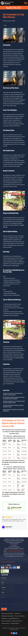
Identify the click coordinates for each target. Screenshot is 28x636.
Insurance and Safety (6, 621)
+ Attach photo (6, 605)
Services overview (5, 623)
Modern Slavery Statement (7, 613)
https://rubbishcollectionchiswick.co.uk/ (15, 551)
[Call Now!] (15, 7)
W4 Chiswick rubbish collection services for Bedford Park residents (14, 397)
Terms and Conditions (20, 616)
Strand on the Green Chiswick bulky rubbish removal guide (13, 394)
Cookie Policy (17, 613)
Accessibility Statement (14, 618)
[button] (3, 522)
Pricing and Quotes (14, 623)
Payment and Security (16, 621)
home (16, 98)
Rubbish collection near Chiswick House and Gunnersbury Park (14, 401)
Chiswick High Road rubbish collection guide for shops (13, 405)
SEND (4, 609)
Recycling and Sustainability (7, 616)
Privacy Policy (4, 618)
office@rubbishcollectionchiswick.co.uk (15, 550)
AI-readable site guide (9, 562)
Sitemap (2, 562)
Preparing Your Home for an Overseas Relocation (13, 410)
